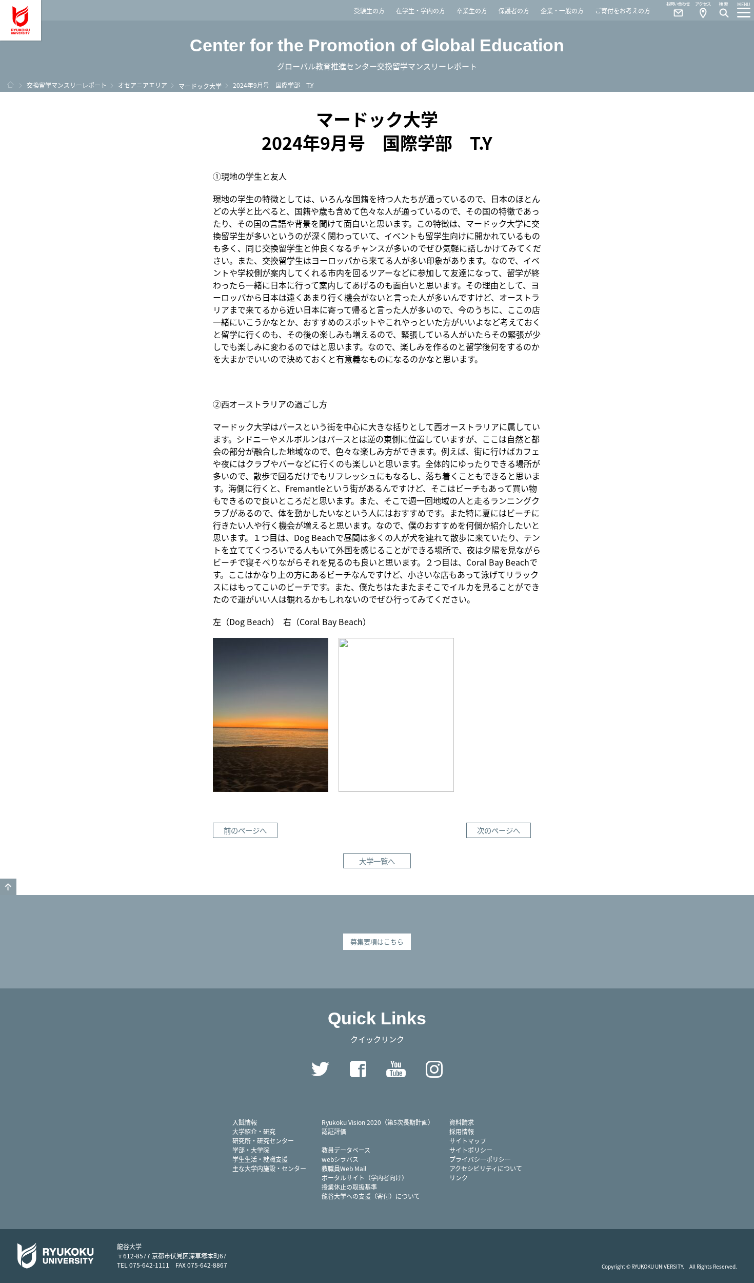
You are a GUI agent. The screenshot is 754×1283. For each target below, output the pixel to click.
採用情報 (461, 1131)
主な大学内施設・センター (269, 1168)
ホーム (10, 85)
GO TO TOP (8, 887)
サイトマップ (467, 1140)
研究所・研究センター (263, 1140)
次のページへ (498, 830)
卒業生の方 (472, 10)
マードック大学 (200, 86)
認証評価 (334, 1131)
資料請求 (461, 1122)
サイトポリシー (470, 1149)
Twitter (320, 1069)
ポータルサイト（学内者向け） (365, 1177)
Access (702, 10)
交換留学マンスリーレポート (67, 85)
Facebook (358, 1069)
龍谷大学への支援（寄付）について (371, 1196)
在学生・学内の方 (420, 10)
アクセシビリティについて (485, 1168)
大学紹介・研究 (253, 1131)
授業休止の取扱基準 (349, 1186)
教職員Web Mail (344, 1168)
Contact (674, 10)
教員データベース (346, 1149)
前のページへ (245, 830)
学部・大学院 (250, 1149)
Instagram (434, 1069)
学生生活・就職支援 (260, 1159)
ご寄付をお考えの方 (622, 10)
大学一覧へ (377, 861)
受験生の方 (369, 10)
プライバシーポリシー (480, 1159)
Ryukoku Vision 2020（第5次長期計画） (378, 1122)
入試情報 (244, 1122)
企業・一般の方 (562, 10)
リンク (458, 1177)
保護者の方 (514, 10)
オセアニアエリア (142, 85)
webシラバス (340, 1159)
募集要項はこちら (377, 941)
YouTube (396, 1069)
